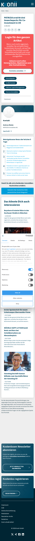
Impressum (7, 99)
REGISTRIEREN (10, 493)
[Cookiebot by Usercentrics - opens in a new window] (25, 236)
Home (2, 11)
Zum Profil (6, 131)
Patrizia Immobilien (12, 92)
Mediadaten (5, 513)
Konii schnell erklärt (7, 522)
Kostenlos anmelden (16, 71)
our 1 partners (11, 249)
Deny (17, 303)
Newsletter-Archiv (7, 516)
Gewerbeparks (10, 78)
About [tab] (30, 240)
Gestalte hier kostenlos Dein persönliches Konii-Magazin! (17, 191)
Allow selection (17, 298)
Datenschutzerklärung (8, 511)
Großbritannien (10, 83)
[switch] (30, 274)
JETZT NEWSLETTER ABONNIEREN (17, 467)
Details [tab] (13, 240)
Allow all (17, 292)
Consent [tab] (4, 240)
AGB (2, 508)
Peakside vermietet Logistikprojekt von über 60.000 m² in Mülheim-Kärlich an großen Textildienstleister (18, 168)
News (7, 11)
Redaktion (4, 519)
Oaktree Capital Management (15, 87)
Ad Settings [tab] (21, 240)
